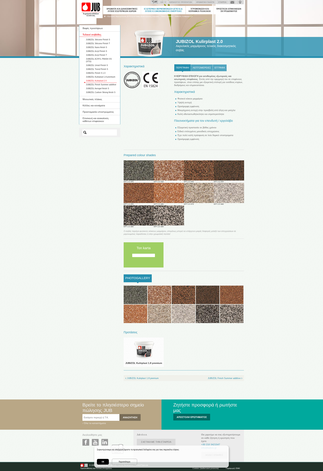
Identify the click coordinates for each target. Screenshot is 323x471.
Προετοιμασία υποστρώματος (98, 111)
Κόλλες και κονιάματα (94, 105)
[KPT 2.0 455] (231, 295)
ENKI (238, 468)
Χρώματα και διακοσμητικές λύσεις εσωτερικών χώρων (121, 10)
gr (161, 2)
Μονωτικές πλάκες (92, 99)
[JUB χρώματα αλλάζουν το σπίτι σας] (91, 9)
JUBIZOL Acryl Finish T (96, 55)
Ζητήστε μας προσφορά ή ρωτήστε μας (232, 2)
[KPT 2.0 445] (183, 295)
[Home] (104, 16)
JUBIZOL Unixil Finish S (97, 65)
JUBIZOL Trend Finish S (97, 69)
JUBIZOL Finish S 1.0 (95, 73)
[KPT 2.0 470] (159, 314)
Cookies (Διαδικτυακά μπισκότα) (205, 468)
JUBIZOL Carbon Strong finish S (100, 92)
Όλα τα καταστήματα (95, 423)
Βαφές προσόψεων (93, 28)
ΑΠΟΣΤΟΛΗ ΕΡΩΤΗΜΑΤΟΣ (192, 417)
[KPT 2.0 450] (207, 295)
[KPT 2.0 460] (135, 314)
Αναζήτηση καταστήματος (240, 2)
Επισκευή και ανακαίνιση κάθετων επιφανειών (96, 119)
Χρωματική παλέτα (205, 2)
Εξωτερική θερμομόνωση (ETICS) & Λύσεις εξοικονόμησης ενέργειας (163, 10)
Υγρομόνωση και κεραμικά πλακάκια (200, 10)
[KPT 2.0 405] (135, 295)
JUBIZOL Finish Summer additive (101, 84)
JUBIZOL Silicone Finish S (98, 39)
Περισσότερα (124, 462)
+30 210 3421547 (210, 444)
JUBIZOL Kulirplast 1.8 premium (100, 77)
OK (103, 462)
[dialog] (161, 456)
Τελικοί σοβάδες (92, 34)
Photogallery (138, 278)
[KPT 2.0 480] (183, 314)
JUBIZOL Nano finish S (96, 47)
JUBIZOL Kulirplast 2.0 (183, 16)
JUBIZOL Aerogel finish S (97, 88)
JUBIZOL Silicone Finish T (98, 43)
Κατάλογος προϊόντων (180, 2)
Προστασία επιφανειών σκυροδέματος (228, 10)
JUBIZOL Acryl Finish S (96, 51)
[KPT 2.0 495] (231, 314)
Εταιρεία (222, 2)
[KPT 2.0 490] (207, 314)
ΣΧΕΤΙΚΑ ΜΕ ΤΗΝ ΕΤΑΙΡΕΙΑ (156, 442)
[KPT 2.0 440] (159, 295)
